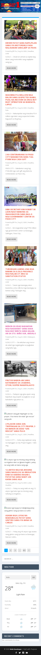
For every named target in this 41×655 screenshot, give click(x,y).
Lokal (7, 54)
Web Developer (16, 649)
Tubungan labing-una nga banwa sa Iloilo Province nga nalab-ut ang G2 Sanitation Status (19, 272)
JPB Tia (14, 51)
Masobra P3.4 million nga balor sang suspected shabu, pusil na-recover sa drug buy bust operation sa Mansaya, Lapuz (20, 100)
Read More (11, 68)
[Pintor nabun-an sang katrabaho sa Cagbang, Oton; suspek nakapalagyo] (20, 369)
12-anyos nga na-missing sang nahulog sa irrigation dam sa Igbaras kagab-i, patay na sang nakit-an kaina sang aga (20, 475)
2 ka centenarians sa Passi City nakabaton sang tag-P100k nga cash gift (19, 157)
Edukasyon (31, 337)
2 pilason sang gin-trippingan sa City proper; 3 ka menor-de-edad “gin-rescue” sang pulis (20, 427)
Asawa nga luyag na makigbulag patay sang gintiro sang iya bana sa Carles (18, 519)
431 (24, 550)
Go (33, 577)
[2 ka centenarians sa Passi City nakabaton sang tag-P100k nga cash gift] (20, 141)
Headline (31, 51)
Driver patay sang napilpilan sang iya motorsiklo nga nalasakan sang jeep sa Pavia (21, 45)
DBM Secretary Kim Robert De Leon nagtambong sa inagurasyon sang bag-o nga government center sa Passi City (20, 214)
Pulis (6, 110)
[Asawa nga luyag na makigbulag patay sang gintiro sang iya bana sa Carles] (20, 509)
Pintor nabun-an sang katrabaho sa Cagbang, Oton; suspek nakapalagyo (19, 382)
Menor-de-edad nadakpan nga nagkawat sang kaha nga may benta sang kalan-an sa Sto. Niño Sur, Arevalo (20, 330)
